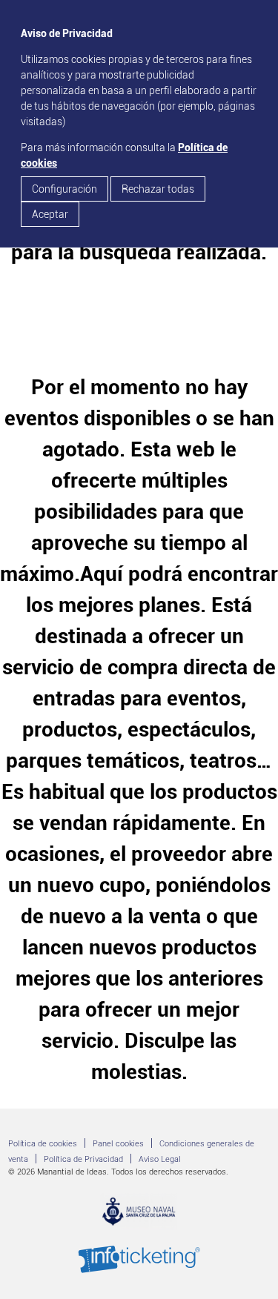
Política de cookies (42, 1144)
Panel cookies (118, 1144)
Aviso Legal (160, 1159)
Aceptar (50, 214)
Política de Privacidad (83, 1159)
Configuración (64, 189)
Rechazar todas (158, 189)
